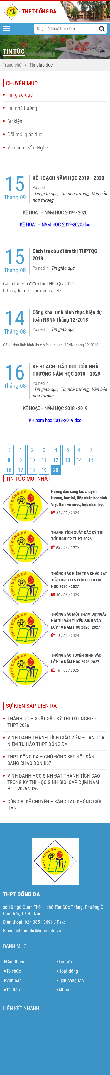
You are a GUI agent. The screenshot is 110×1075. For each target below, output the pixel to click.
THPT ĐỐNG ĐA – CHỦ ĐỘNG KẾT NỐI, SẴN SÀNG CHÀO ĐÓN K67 (50, 760)
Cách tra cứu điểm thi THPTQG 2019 (65, 254)
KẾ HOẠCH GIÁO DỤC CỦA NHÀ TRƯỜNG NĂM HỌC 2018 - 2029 (66, 370)
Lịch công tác (71, 980)
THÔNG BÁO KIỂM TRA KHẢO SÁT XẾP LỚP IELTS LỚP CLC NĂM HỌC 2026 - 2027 (79, 580)
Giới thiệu (15, 962)
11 (44, 460)
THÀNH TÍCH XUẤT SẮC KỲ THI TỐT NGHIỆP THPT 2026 (77, 535)
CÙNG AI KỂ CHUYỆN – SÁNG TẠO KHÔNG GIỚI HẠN (54, 805)
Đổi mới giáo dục (24, 134)
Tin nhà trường (22, 108)
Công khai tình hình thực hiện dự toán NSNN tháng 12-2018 (67, 315)
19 (44, 470)
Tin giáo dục (41, 65)
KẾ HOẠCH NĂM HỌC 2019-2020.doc (55, 224)
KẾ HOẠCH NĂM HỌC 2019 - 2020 (68, 178)
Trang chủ (12, 65)
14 (79, 460)
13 (67, 460)
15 (91, 460)
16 (8, 470)
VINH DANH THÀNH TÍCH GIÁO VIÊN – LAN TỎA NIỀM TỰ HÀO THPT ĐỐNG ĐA (55, 741)
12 (55, 460)
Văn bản (14, 980)
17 (20, 470)
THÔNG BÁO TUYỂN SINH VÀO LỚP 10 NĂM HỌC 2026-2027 (76, 658)
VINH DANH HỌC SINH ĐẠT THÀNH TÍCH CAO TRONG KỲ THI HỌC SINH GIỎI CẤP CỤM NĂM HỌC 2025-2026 (53, 782)
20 (55, 470)
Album (64, 990)
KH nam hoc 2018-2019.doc (55, 420)
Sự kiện (14, 121)
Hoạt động (68, 971)
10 (32, 460)
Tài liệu (13, 990)
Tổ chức (13, 971)
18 (32, 470)
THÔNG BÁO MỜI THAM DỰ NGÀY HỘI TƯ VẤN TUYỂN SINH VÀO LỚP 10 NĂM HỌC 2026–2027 (79, 621)
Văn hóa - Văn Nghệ (27, 147)
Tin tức (65, 962)
